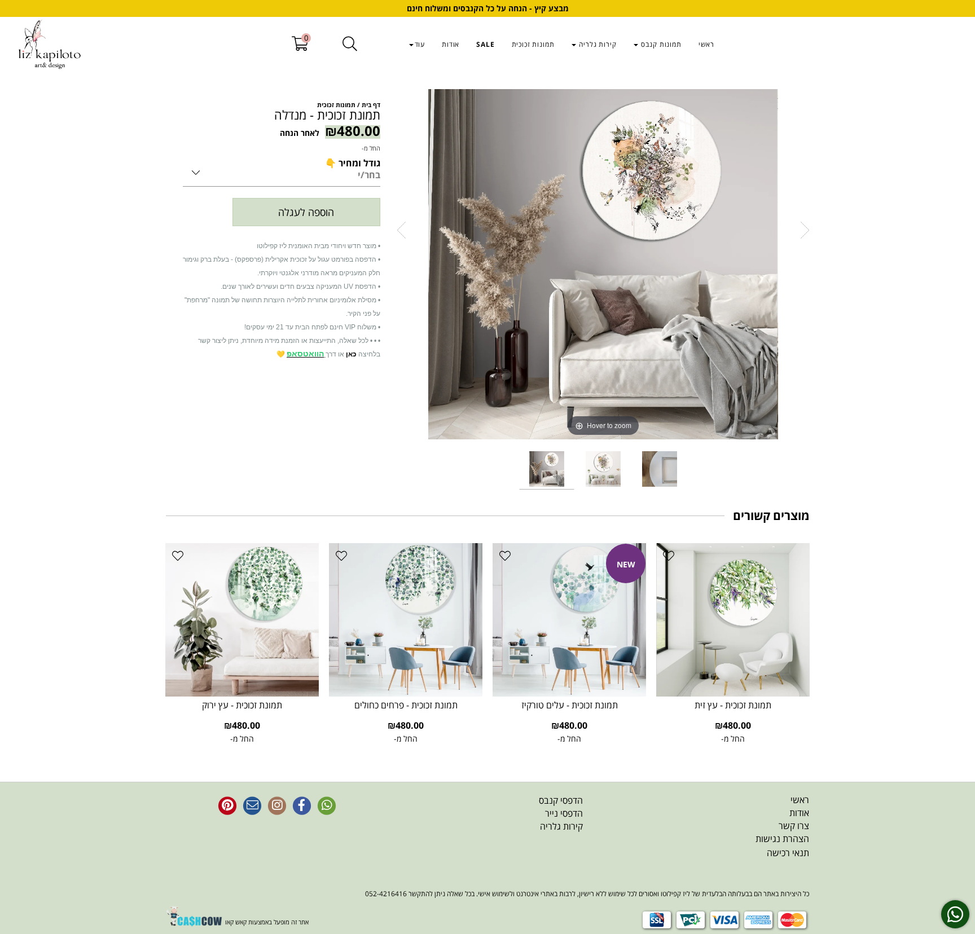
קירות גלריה (597, 44)
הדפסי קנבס (561, 800)
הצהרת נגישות (782, 838)
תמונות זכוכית (533, 44)
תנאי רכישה (788, 853)
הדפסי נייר (564, 813)
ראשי (706, 44)
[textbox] (486, 813)
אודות (450, 44)
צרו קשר (794, 826)
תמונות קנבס (660, 44)
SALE (485, 44)
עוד (420, 44)
